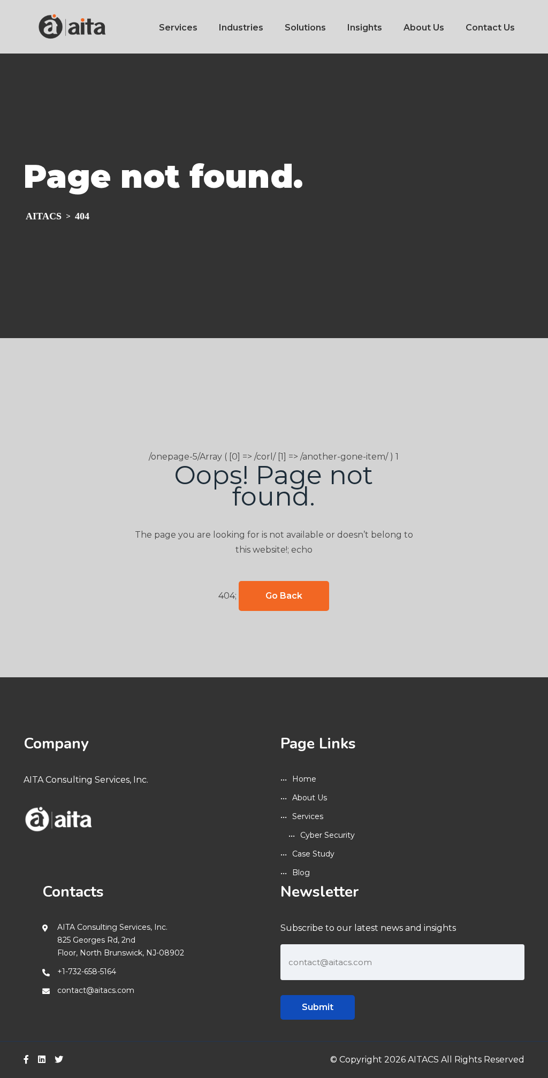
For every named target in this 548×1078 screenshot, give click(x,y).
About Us (424, 27)
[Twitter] (59, 1059)
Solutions (305, 27)
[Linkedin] (41, 1059)
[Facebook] (26, 1059)
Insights (364, 27)
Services (178, 27)
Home (304, 779)
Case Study (313, 854)
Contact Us (490, 27)
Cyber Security (327, 835)
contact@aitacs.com (95, 990)
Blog (301, 872)
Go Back (283, 596)
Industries (241, 27)
